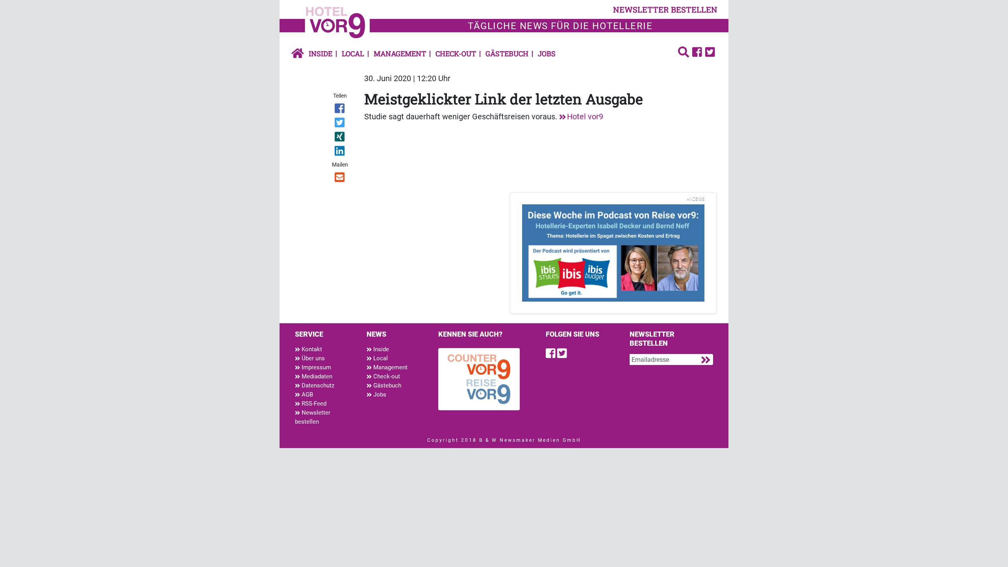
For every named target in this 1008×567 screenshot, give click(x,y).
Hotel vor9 (585, 116)
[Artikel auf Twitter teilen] (340, 124)
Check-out (455, 53)
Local (353, 53)
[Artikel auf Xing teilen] (340, 138)
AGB (306, 394)
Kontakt (311, 349)
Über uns (312, 358)
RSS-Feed (313, 403)
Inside (320, 53)
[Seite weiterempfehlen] (340, 179)
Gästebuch (506, 53)
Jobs (547, 53)
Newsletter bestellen (312, 417)
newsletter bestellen (665, 9)
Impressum (315, 367)
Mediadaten (316, 376)
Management (400, 53)
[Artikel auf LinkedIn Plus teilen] (340, 152)
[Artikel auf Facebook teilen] (340, 110)
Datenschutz (317, 385)
